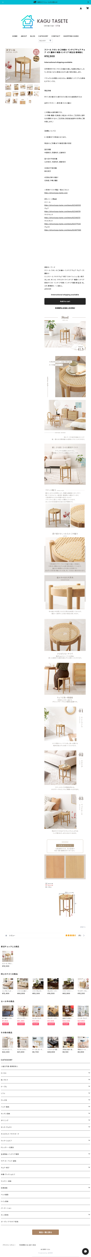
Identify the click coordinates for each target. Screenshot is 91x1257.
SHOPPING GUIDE (71, 36)
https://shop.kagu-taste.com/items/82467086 (62, 230)
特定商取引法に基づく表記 (27, 1245)
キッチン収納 (5, 1114)
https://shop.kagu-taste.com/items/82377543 (62, 224)
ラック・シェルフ (6, 1141)
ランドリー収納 (6, 1181)
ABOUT (24, 36)
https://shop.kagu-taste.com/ (56, 193)
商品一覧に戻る (45, 1232)
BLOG (32, 36)
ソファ (3, 1093)
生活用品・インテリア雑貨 (10, 1154)
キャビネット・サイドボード (10, 1134)
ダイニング (4, 1120)
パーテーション (6, 1208)
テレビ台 (4, 1100)
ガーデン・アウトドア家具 (9, 1222)
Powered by (43, 1253)
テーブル (4, 1087)
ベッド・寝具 (5, 1107)
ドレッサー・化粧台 (7, 1147)
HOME (15, 36)
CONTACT (55, 36)
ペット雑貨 (4, 1195)
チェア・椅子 (5, 1168)
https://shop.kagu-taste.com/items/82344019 (62, 211)
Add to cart (65, 301)
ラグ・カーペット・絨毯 (8, 1161)
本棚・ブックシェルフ (8, 1174)
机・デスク (4, 1080)
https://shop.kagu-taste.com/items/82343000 (62, 205)
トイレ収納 (4, 1201)
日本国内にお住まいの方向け (65, 308)
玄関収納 (4, 1188)
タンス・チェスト (6, 1127)
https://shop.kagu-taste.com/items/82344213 (62, 218)
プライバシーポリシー (9, 1245)
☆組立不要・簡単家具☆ (9, 1066)
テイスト (4, 1073)
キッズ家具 (5, 1215)
